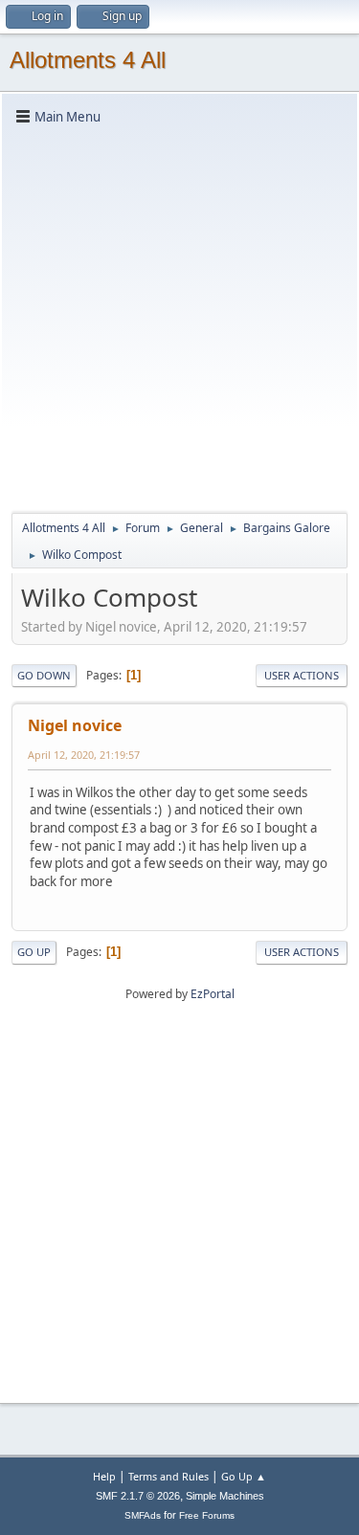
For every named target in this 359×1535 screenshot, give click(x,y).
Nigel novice (75, 725)
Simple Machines (225, 1496)
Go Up (34, 952)
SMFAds (142, 1515)
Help (104, 1476)
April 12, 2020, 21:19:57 (84, 754)
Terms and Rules (168, 1476)
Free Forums (207, 1515)
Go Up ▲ (243, 1476)
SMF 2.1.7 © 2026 (138, 1496)
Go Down (44, 675)
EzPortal (213, 994)
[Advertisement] (179, 317)
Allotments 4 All (88, 60)
